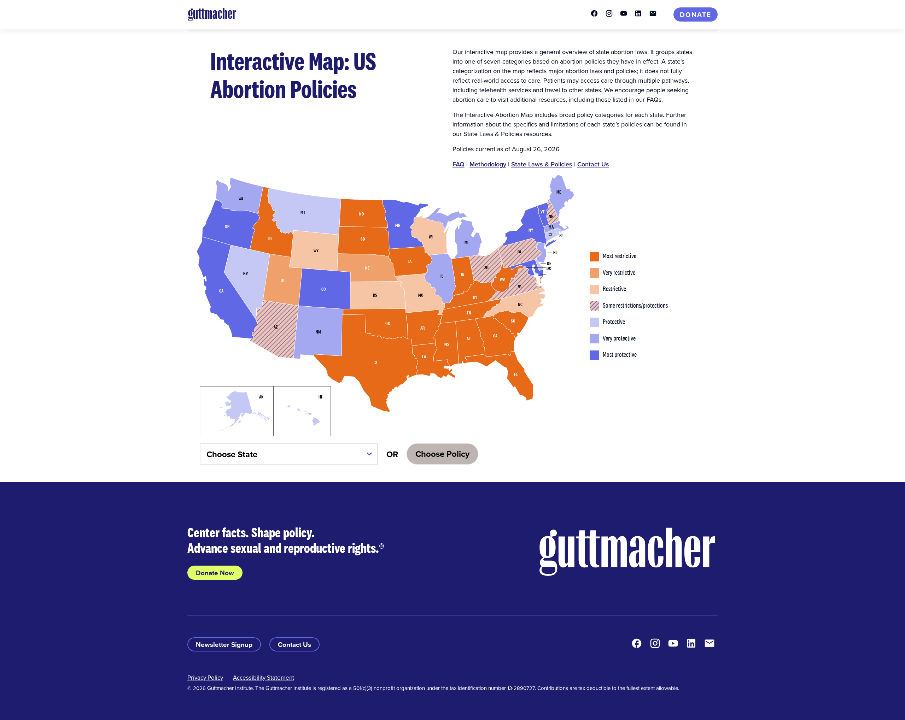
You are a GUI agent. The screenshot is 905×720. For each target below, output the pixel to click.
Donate (695, 14)
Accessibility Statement (263, 677)
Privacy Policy (205, 677)
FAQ (458, 164)
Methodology (487, 164)
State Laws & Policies (541, 164)
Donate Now (215, 573)
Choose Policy (442, 454)
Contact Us (593, 164)
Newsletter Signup (224, 644)
